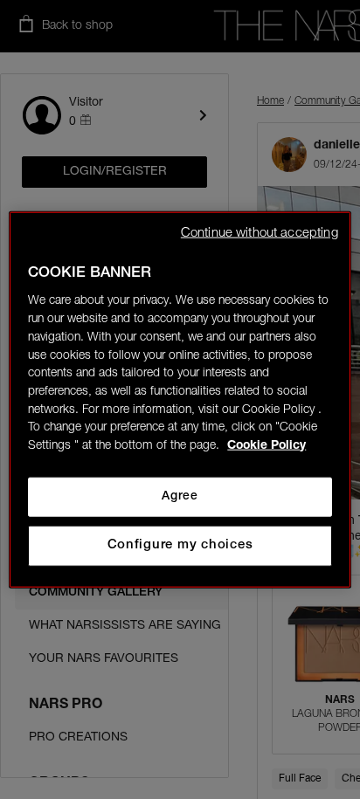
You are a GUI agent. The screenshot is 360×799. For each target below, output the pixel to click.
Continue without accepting (259, 232)
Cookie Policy (266, 446)
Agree (179, 497)
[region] (179, 399)
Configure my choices (180, 545)
